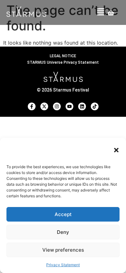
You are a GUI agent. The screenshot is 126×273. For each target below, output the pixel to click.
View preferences (63, 250)
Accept (63, 214)
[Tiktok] (95, 106)
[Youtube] (69, 106)
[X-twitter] (44, 106)
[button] (116, 150)
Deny (63, 232)
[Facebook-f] (32, 106)
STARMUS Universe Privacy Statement (63, 62)
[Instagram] (57, 106)
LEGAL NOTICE (63, 56)
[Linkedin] (82, 106)
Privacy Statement (63, 264)
